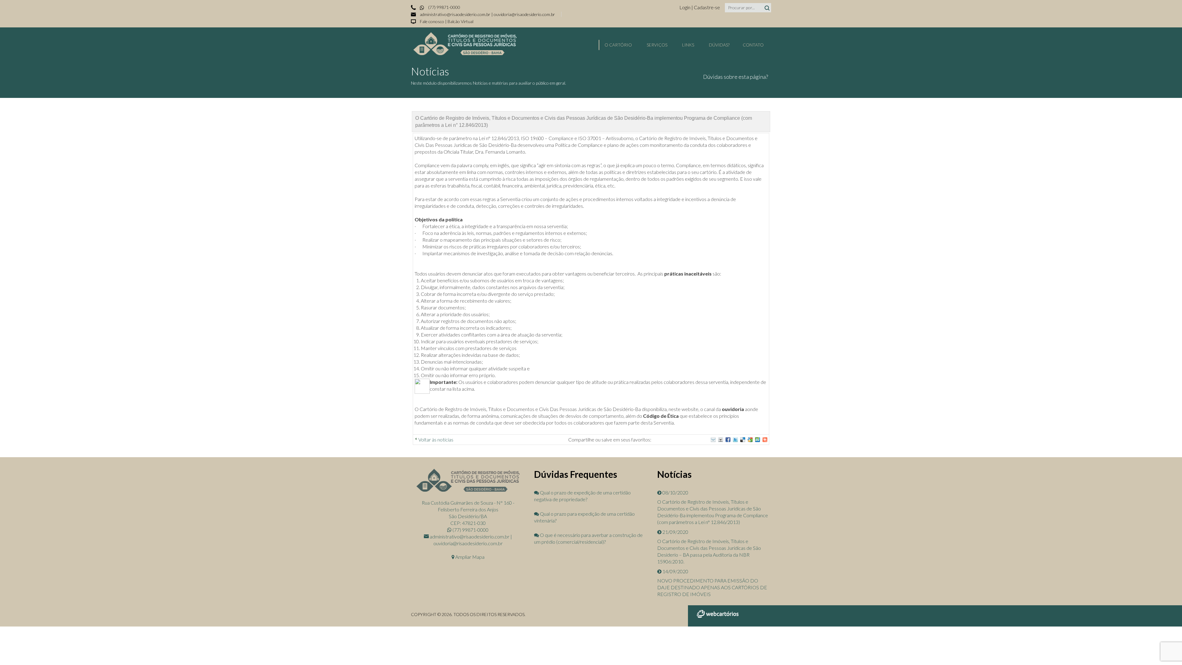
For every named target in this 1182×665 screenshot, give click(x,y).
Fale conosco (432, 21)
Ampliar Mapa (469, 557)
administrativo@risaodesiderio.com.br (455, 14)
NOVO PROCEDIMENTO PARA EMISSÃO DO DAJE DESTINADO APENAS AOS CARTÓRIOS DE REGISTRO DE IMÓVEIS (712, 587)
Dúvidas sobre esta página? (735, 76)
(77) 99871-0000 (443, 7)
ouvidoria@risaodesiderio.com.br (524, 14)
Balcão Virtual (460, 21)
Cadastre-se (707, 7)
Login (685, 7)
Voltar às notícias (435, 439)
